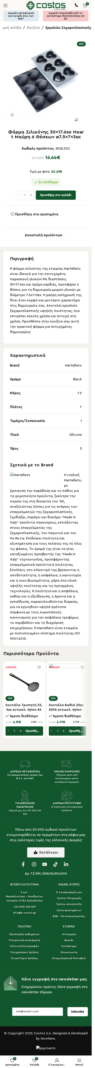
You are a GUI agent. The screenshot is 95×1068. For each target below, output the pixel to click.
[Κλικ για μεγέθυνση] (12, 115)
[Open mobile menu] (5, 5)
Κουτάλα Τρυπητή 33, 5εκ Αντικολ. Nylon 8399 (24, 709)
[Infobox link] (76, 5)
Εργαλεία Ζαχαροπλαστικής (68, 27)
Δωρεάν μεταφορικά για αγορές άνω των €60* (21, 16)
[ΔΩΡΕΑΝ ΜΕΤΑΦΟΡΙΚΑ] (24, 764)
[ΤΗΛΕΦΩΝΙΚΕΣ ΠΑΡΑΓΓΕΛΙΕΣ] (24, 795)
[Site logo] (46, 5)
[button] (24, 731)
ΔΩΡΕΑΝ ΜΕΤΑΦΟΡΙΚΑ (25, 771)
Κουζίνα (33, 27)
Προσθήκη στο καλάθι (55, 195)
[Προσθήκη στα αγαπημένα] (39, 667)
